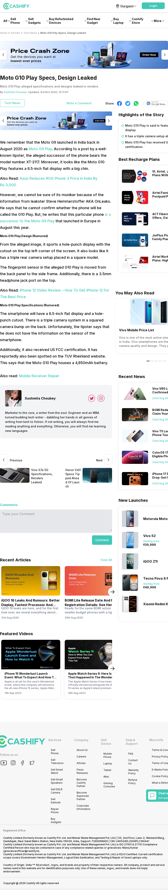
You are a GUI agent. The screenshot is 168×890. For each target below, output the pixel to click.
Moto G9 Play (40, 149)
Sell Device (106, 741)
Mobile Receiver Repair (39, 376)
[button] (153, 5)
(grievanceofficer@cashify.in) (21, 851)
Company (81, 740)
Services (54, 740)
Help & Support (132, 741)
